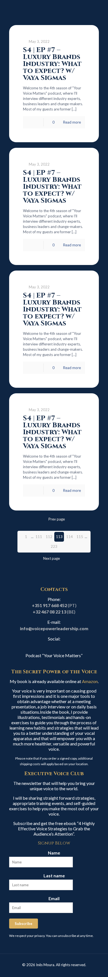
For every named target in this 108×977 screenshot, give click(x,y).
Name (54, 852)
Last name (54, 875)
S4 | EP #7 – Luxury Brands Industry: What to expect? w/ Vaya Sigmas (52, 63)
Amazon (90, 681)
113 (59, 536)
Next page (51, 558)
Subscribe (23, 923)
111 (38, 536)
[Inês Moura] (54, 11)
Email (54, 898)
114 (69, 536)
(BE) (54, 611)
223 (54, 546)
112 (49, 536)
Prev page (56, 519)
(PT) (54, 605)
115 (79, 536)
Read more (72, 122)
